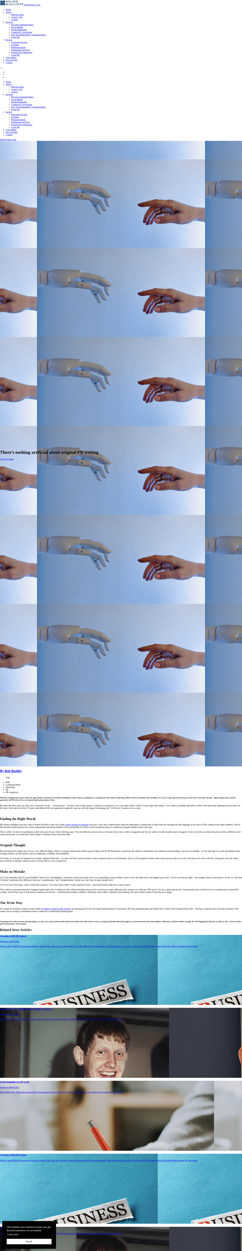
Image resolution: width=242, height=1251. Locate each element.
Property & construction (21, 52)
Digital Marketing (19, 30)
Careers (14, 19)
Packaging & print (19, 42)
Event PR (15, 37)
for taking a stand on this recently (56, 909)
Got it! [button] (29, 1241)
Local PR (15, 55)
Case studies (11, 57)
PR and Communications (22, 25)
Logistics (15, 45)
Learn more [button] (12, 1234)
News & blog (12, 60)
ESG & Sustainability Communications (28, 35)
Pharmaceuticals (18, 47)
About (8, 12)
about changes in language (77, 824)
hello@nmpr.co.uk (32, 5)
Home (8, 9)
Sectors (9, 40)
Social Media (17, 27)
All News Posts (7, 459)
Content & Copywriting (21, 32)
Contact (9, 62)
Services (9, 22)
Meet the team (17, 14)
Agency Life (16, 17)
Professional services (20, 50)
